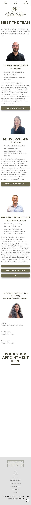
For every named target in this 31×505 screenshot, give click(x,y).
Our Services (15, 477)
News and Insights (15, 486)
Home (15, 471)
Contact (15, 492)
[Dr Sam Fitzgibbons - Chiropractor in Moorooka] (15, 266)
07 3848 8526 (15, 462)
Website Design (11, 498)
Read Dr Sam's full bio (15, 270)
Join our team (15, 489)
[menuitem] (15, 471)
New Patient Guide (15, 483)
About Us (15, 474)
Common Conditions (15, 480)
